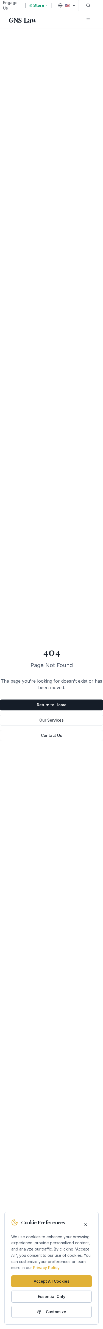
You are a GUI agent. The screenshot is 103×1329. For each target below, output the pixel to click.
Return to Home (51, 705)
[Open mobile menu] (88, 20)
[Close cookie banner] (86, 1225)
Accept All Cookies (51, 1281)
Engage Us (10, 5)
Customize (56, 1311)
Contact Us (51, 735)
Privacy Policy (46, 1267)
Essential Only (51, 1296)
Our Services (51, 720)
